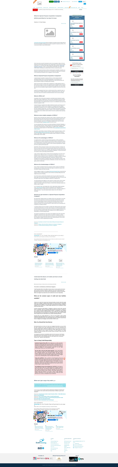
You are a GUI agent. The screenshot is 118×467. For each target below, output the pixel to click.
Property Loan (45, 7)
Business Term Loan (39, 7)
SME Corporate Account (67, 441)
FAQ (51, 450)
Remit (79, 7)
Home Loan (52, 446)
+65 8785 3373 (76, 443)
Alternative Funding (67, 442)
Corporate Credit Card (73, 7)
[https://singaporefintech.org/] (49, 458)
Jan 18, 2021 (64, 23)
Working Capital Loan (54, 442)
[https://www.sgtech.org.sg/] (41, 458)
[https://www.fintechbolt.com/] (73, 460)
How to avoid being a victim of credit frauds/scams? (49, 396)
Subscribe (76, 84)
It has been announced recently (40, 42)
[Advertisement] (50, 53)
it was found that (39, 187)
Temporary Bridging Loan (54, 441)
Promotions (66, 7)
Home (34, 7)
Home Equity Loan (53, 449)
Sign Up (84, 1)
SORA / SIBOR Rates (67, 447)
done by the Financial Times (54, 171)
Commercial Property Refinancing (56, 445)
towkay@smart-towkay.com (66, 1)
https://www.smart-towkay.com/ (78, 446)
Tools (82, 7)
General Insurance (60, 7)
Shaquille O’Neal (46, 122)
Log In (80, 1)
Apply (81, 26)
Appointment (51, 1)
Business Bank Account (52, 7)
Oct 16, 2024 (64, 282)
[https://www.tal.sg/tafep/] (35, 458)
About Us (55, 1)
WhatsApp (36, 235)
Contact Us (65, 450)
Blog (58, 1)
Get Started (77, 71)
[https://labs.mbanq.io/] (81, 459)
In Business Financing (38, 430)
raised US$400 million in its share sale (43, 132)
